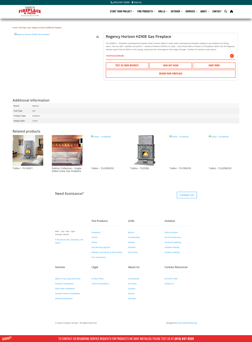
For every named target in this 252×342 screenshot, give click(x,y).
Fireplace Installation (64, 283)
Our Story (132, 283)
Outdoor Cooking (172, 252)
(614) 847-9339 (184, 338)
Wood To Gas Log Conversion (67, 278)
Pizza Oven (133, 252)
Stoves (94, 242)
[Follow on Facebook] (57, 224)
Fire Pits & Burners (173, 237)
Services (190, 11)
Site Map (132, 298)
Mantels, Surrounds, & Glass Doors (107, 252)
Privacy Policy (98, 278)
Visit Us (137, 2)
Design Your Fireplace (170, 73)
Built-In (131, 232)
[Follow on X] (68, 224)
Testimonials (133, 278)
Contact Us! (187, 195)
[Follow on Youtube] (73, 224)
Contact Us (169, 283)
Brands (131, 293)
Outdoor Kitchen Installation (67, 293)
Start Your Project (121, 11)
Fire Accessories (99, 257)
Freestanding (134, 237)
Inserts (95, 237)
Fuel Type (22, 27)
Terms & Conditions (100, 283)
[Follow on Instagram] (62, 224)
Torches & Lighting (173, 242)
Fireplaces (96, 232)
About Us (134, 267)
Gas (29, 27)
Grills (161, 11)
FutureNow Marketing (187, 323)
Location (131, 288)
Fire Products (145, 11)
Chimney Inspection (64, 298)
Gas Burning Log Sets (101, 247)
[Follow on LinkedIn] (78, 224)
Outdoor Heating (172, 247)
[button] (126, 338)
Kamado (131, 247)
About (203, 11)
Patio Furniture (171, 232)
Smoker (131, 242)
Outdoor (175, 11)
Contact (216, 11)
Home (15, 27)
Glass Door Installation (65, 288)
